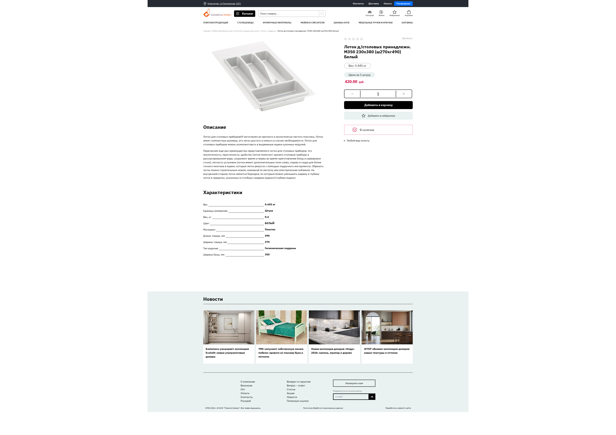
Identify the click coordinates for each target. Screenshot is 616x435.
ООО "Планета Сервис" (229, 408)
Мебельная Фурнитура (222, 31)
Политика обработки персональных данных (323, 408)
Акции (290, 393)
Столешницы (245, 22)
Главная (206, 31)
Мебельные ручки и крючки (376, 22)
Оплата (388, 3)
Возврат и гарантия (299, 381)
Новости (292, 397)
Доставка (373, 3)
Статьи (291, 389)
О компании (248, 381)
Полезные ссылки (297, 400)
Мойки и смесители (313, 22)
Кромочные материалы (277, 22)
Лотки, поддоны (268, 31)
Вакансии (246, 385)
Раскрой (246, 400)
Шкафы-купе (342, 22)
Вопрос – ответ (296, 385)
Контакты (358, 3)
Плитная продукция (215, 22)
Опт (243, 389)
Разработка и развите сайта (398, 408)
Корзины (407, 22)
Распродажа (403, 3)
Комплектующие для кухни (246, 31)
